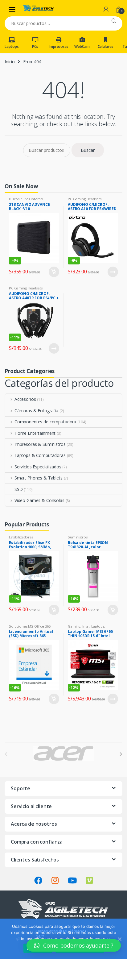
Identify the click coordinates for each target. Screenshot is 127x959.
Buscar (113, 23)
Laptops (11, 46)
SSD (18, 489)
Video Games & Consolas (39, 500)
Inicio (10, 61)
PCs (35, 46)
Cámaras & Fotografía (36, 410)
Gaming (74, 626)
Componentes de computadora (45, 422)
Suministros (77, 537)
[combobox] (55, 23)
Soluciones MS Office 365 (30, 626)
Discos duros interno (26, 199)
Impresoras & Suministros (39, 444)
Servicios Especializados (37, 467)
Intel (85, 626)
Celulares (105, 46)
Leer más (112, 272)
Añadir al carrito (53, 272)
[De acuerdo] (119, 939)
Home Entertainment (34, 433)
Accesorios (25, 399)
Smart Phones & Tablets (38, 478)
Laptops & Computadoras (40, 455)
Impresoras (58, 46)
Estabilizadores (21, 537)
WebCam (81, 46)
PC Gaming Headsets (84, 199)
